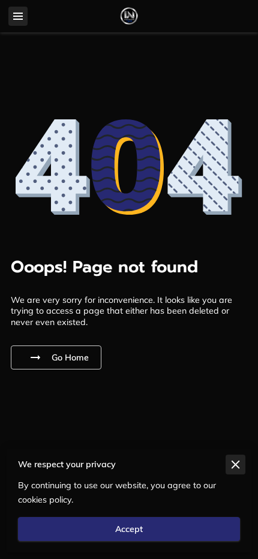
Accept (129, 529)
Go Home (70, 357)
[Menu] (18, 16)
